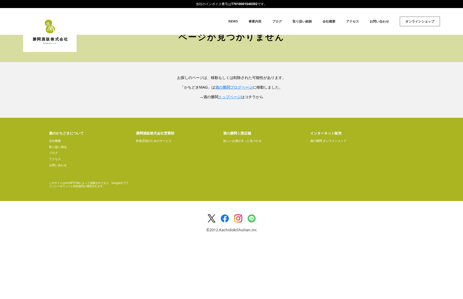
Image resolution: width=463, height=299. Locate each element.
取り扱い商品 (58, 147)
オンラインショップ (419, 21)
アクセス (352, 21)
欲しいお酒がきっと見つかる (242, 141)
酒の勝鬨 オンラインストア (328, 141)
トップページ (229, 96)
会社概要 (329, 21)
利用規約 (78, 186)
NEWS (233, 21)
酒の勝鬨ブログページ (234, 87)
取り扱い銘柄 (302, 21)
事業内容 (255, 21)
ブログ (277, 21)
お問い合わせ (379, 21)
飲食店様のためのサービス (153, 141)
